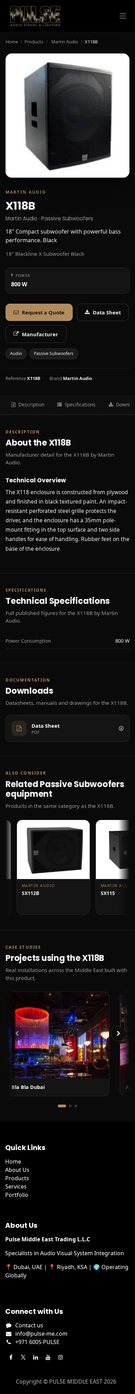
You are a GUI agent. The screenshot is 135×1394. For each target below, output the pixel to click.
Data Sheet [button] (107, 312)
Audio (16, 353)
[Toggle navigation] (123, 16)
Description (31, 404)
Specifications (80, 404)
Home (12, 42)
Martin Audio (64, 42)
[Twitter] (23, 1357)
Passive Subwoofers (53, 353)
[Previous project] (16, 1033)
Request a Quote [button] (43, 312)
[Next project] (118, 1033)
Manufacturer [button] (40, 334)
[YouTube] (48, 1357)
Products (34, 42)
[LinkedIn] (35, 1357)
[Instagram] (60, 1357)
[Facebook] (10, 1357)
